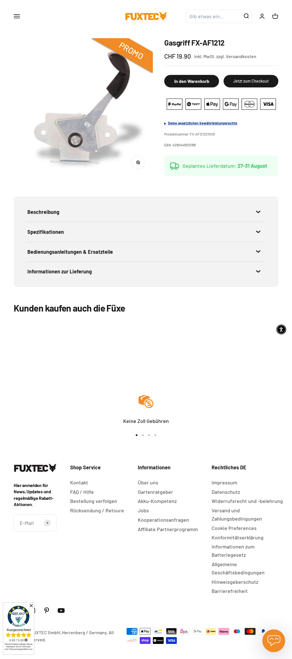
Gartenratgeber (155, 492)
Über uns (148, 482)
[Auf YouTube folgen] (61, 610)
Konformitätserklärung (237, 537)
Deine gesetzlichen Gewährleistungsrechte (202, 123)
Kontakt (79, 482)
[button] (281, 330)
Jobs (143, 510)
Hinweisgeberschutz (235, 582)
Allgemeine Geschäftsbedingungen (238, 568)
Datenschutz (226, 492)
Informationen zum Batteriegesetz (233, 550)
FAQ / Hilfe (82, 492)
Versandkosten (241, 56)
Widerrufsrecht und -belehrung (247, 501)
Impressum (224, 482)
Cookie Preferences (234, 528)
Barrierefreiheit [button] (230, 591)
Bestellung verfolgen (93, 501)
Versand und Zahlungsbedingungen (237, 514)
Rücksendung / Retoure (97, 510)
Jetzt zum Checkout (251, 81)
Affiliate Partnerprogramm (168, 529)
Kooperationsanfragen (163, 520)
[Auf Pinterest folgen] (46, 610)
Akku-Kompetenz (157, 501)
